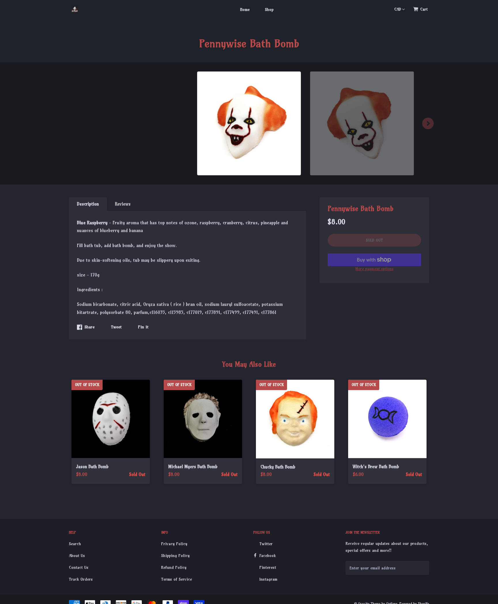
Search (75, 543)
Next (428, 123)
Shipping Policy (175, 555)
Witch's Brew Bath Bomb (376, 466)
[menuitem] (244, 9)
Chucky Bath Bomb (278, 467)
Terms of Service (176, 579)
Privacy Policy (174, 543)
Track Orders (81, 579)
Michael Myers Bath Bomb (193, 466)
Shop (269, 9)
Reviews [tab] (123, 204)
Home (245, 9)
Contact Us (78, 567)
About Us (77, 555)
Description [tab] (88, 204)
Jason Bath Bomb (92, 466)
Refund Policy (173, 567)
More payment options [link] (374, 268)
